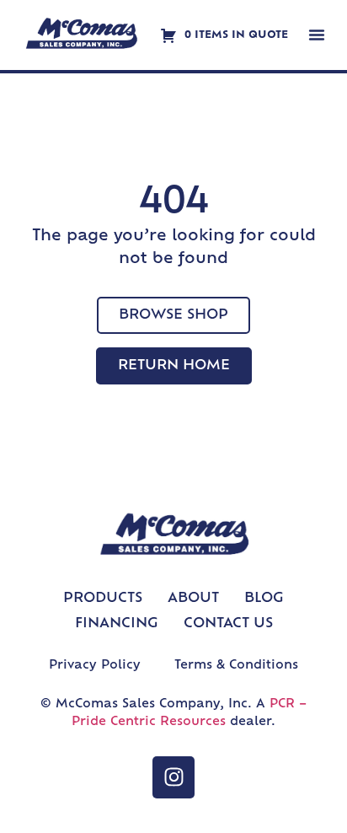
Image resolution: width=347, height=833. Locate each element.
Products (102, 598)
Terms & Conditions (236, 665)
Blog (264, 598)
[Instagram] (173, 777)
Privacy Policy (95, 665)
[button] (316, 34)
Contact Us (228, 624)
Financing (116, 624)
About (193, 598)
